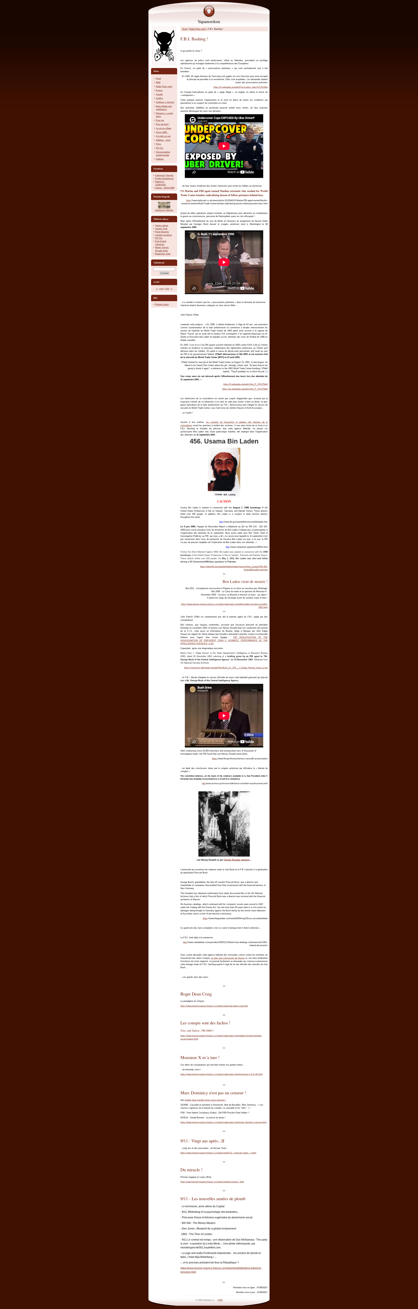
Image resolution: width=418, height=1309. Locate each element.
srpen (161, 289)
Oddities (160, 159)
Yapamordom (209, 21)
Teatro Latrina (161, 225)
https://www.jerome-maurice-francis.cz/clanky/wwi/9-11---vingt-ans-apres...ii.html (218, 1153)
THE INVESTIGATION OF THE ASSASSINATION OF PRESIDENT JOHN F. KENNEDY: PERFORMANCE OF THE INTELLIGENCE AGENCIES (224, 640)
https (188, 200)
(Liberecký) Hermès (164, 175)
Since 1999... (162, 132)
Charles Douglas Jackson (236, 860)
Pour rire (160, 120)
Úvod (184, 29)
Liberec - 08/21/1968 (164, 188)
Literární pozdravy (163, 235)
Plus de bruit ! (162, 124)
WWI (158, 82)
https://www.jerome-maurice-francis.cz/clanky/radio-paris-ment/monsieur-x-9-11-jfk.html (221, 1074)
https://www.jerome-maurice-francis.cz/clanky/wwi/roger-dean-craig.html (214, 1006)
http (221, 522)
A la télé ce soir (163, 136)
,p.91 (210, 643)
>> (171, 289)
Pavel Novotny (162, 232)
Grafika (159, 98)
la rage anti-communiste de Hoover (228, 958)
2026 (167, 289)
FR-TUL (159, 148)
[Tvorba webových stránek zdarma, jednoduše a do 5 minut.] (216, 1300)
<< (157, 289)
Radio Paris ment (197, 29)
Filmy (158, 144)
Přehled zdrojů (162, 304)
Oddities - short (163, 140)
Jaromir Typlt (161, 228)
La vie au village (163, 128)
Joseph (159, 94)
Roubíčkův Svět (162, 254)
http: (185, 942)
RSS (220, 1300)
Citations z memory (165, 102)
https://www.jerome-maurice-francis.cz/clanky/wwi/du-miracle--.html (212, 1182)
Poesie (159, 90)
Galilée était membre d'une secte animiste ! (205, 1100)
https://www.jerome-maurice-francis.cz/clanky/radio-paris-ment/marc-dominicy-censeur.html (223, 1122)
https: (214, 758)
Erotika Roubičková (164, 178)
